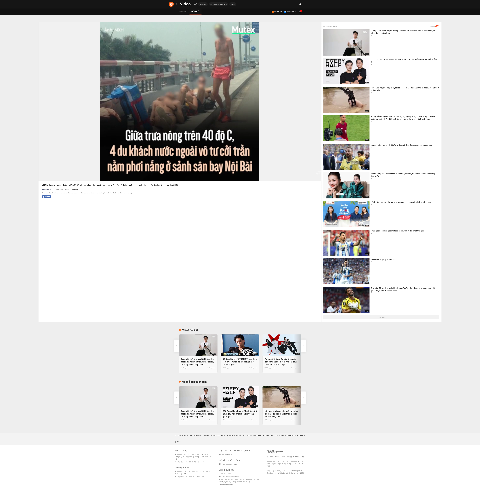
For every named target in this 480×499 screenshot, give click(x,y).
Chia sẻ (47, 197)
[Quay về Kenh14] (171, 4)
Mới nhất (195, 12)
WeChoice (203, 4)
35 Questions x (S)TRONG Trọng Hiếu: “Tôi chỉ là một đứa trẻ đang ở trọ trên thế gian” (240, 362)
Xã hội (206, 436)
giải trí (233, 4)
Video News (46, 190)
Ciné (190, 436)
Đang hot (183, 12)
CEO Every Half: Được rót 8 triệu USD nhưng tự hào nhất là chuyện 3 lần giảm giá (240, 414)
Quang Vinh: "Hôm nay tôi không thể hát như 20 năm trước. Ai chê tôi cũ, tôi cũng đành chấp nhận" (197, 362)
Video (302, 436)
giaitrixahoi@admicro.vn (230, 477)
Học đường (279, 436)
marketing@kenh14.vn (229, 464)
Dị (272, 436)
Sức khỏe (230, 436)
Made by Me (240, 436)
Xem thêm (381, 317)
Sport (249, 436)
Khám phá (258, 436)
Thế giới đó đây (217, 436)
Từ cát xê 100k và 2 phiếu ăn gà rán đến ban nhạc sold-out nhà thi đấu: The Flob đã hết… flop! (280, 362)
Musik (184, 436)
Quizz (179, 442)
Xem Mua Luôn (292, 436)
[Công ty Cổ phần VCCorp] (275, 451)
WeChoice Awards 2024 (218, 4)
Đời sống (198, 436)
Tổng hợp (74, 190)
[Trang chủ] (185, 4)
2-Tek (266, 436)
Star (178, 436)
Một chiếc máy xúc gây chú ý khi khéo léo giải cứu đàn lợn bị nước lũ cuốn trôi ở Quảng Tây (281, 414)
